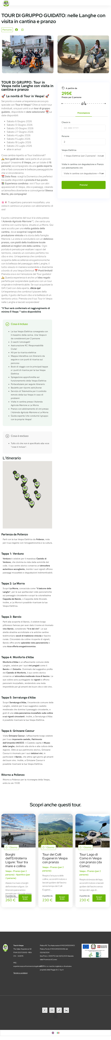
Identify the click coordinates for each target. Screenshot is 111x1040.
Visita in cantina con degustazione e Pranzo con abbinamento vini (83, 166)
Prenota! (84, 184)
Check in (66, 122)
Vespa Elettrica (69, 150)
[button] (16, 29)
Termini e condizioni (20, 973)
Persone (65, 136)
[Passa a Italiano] (58, 1033)
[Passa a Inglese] (53, 1033)
